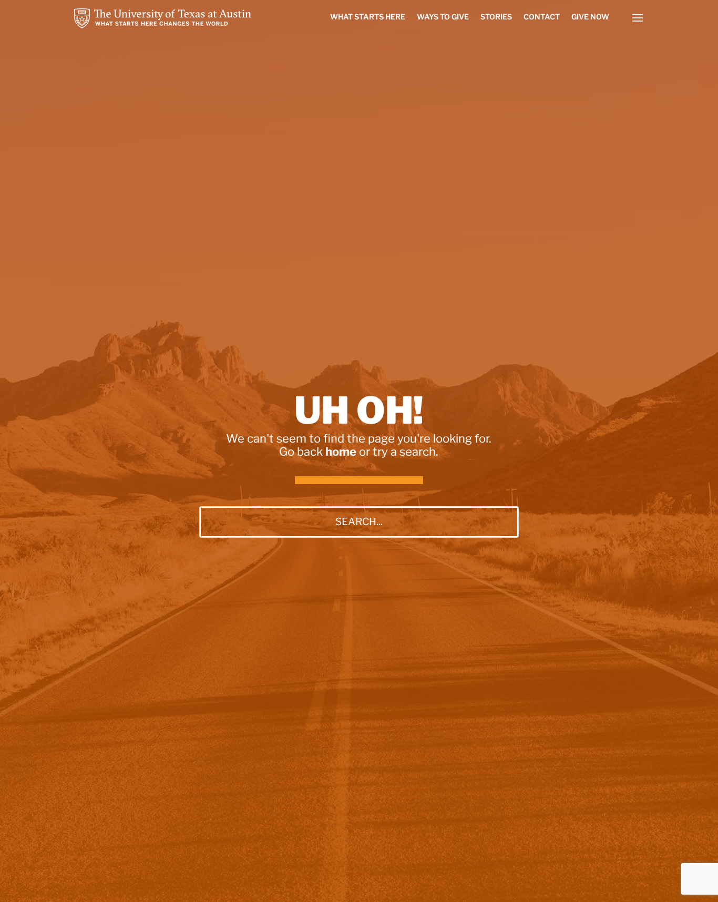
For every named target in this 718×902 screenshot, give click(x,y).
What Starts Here (367, 16)
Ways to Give (443, 16)
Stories (496, 16)
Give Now (590, 16)
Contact (542, 16)
